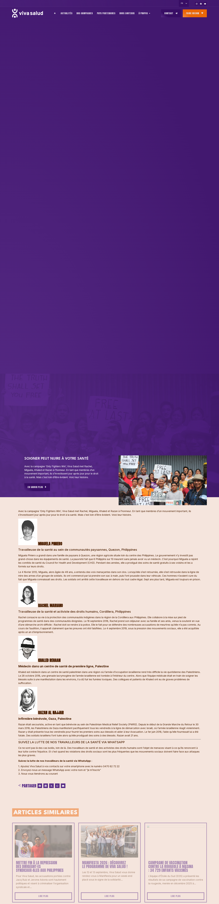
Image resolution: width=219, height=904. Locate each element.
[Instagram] (196, 4)
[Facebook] (201, 4)
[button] (40, 785)
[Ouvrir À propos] (150, 13)
